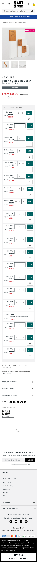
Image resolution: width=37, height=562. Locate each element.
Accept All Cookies (18, 559)
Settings (18, 555)
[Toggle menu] (3, 4)
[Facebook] (10, 402)
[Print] (25, 402)
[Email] (21, 402)
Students (6, 496)
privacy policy (15, 464)
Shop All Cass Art (8, 417)
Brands (5, 492)
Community (7, 502)
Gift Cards (6, 489)
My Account (7, 482)
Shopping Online (9, 478)
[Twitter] (18, 402)
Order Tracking (8, 486)
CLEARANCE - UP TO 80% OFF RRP (18, 16)
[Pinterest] (14, 402)
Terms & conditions (22, 464)
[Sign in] (28, 4)
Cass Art (5, 472)
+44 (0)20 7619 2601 (27, 530)
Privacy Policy (9, 550)
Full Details (7, 367)
